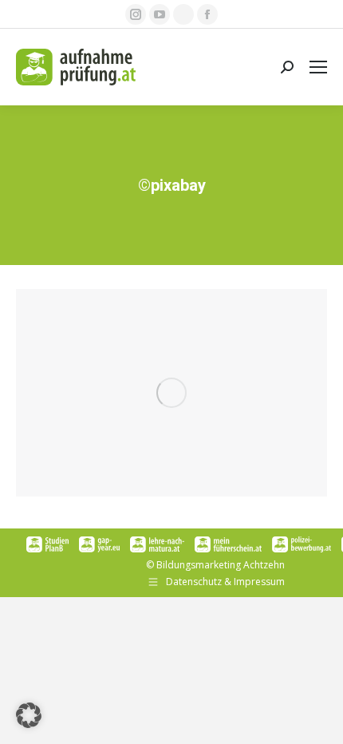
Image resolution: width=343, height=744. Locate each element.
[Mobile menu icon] (318, 67)
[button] (28, 715)
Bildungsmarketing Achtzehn (220, 565)
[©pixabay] (171, 393)
